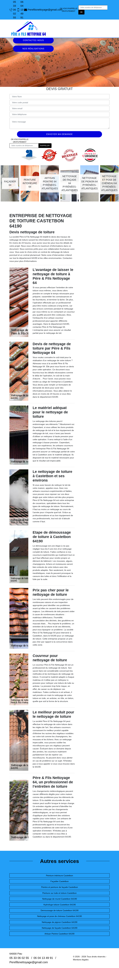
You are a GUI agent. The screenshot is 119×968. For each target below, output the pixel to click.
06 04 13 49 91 (20, 9)
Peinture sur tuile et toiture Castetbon (59, 893)
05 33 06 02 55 (13, 9)
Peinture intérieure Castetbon (59, 875)
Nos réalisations (33, 48)
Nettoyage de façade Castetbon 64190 (59, 928)
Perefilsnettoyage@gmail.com (43, 9)
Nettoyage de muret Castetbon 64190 (59, 899)
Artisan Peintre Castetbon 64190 (59, 934)
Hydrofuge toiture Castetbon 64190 (59, 904)
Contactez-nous (33, 40)
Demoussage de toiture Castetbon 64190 (60, 910)
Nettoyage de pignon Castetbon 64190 (59, 922)
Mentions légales (81, 959)
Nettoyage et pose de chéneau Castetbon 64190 (59, 916)
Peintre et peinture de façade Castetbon (59, 887)
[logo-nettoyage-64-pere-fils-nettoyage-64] (28, 28)
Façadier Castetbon (60, 881)
